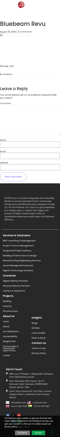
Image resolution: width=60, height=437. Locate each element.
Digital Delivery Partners (15, 280)
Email (2, 151)
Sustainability (10, 336)
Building (7, 301)
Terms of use (39, 348)
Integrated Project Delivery (17, 250)
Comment (5, 103)
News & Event (39, 337)
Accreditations (11, 331)
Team (6, 321)
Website (4, 163)
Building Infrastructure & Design (20, 255)
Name (3, 140)
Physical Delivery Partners (16, 285)
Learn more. (24, 426)
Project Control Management (18, 245)
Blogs (35, 322)
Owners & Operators (14, 290)
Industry (7, 306)
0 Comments (25, 31)
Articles (36, 327)
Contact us (39, 343)
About (6, 326)
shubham (8, 74)
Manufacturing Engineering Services (22, 260)
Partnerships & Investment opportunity (10, 348)
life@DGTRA (9, 341)
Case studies (38, 332)
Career (6, 355)
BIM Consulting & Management (19, 240)
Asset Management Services (18, 265)
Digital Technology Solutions (18, 270)
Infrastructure (10, 311)
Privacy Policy (39, 353)
